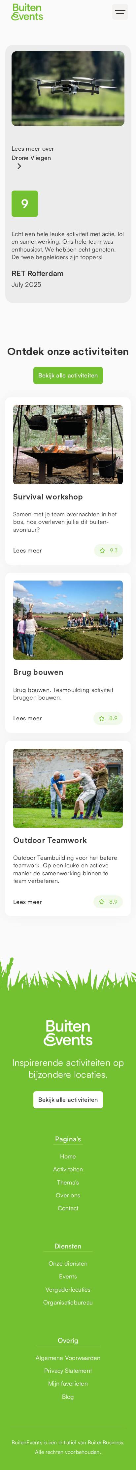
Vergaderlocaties (68, 1289)
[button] (120, 12)
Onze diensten (68, 1263)
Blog (68, 1396)
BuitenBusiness (105, 1442)
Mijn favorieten (68, 1383)
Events (68, 1276)
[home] (36, 11)
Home (68, 1156)
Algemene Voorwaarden (68, 1357)
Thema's (68, 1182)
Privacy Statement (68, 1370)
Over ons (68, 1195)
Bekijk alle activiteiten (68, 375)
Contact (68, 1208)
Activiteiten (68, 1169)
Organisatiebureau (68, 1302)
